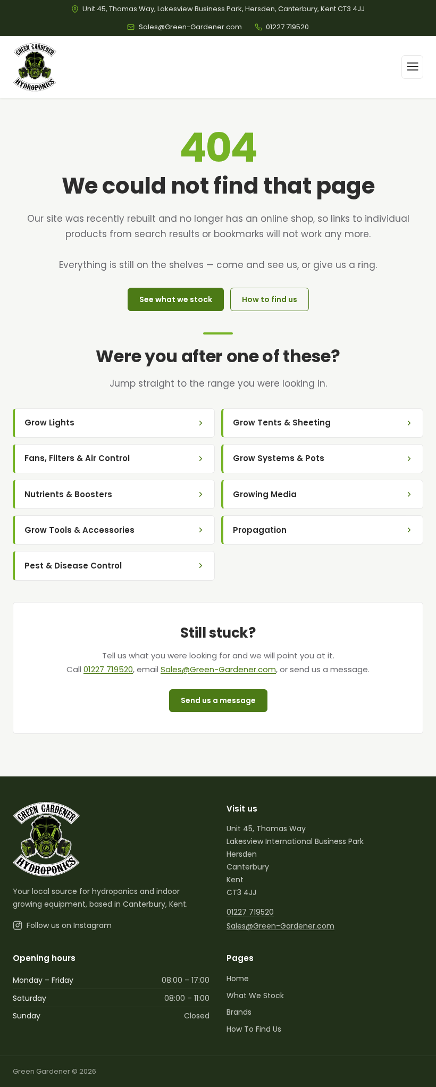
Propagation (260, 530)
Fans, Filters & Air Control (77, 458)
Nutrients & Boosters (68, 494)
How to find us (269, 299)
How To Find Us (254, 1029)
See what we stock (175, 299)
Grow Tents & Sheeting (282, 422)
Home (238, 978)
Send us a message (218, 700)
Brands (239, 1012)
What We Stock (255, 995)
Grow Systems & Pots (278, 458)
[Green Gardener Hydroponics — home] (35, 67)
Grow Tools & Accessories (79, 530)
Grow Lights (49, 422)
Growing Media (265, 494)
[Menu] (412, 67)
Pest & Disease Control (73, 565)
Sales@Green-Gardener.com (218, 669)
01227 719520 (108, 669)
